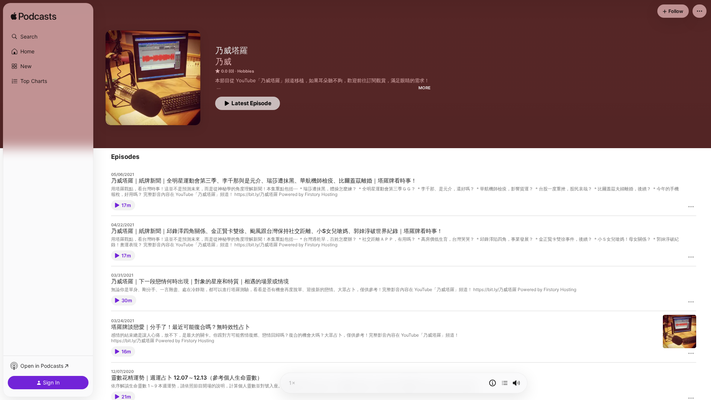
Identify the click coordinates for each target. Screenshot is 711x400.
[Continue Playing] (504, 383)
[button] (48, 36)
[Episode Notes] (492, 383)
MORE (424, 87)
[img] (33, 16)
